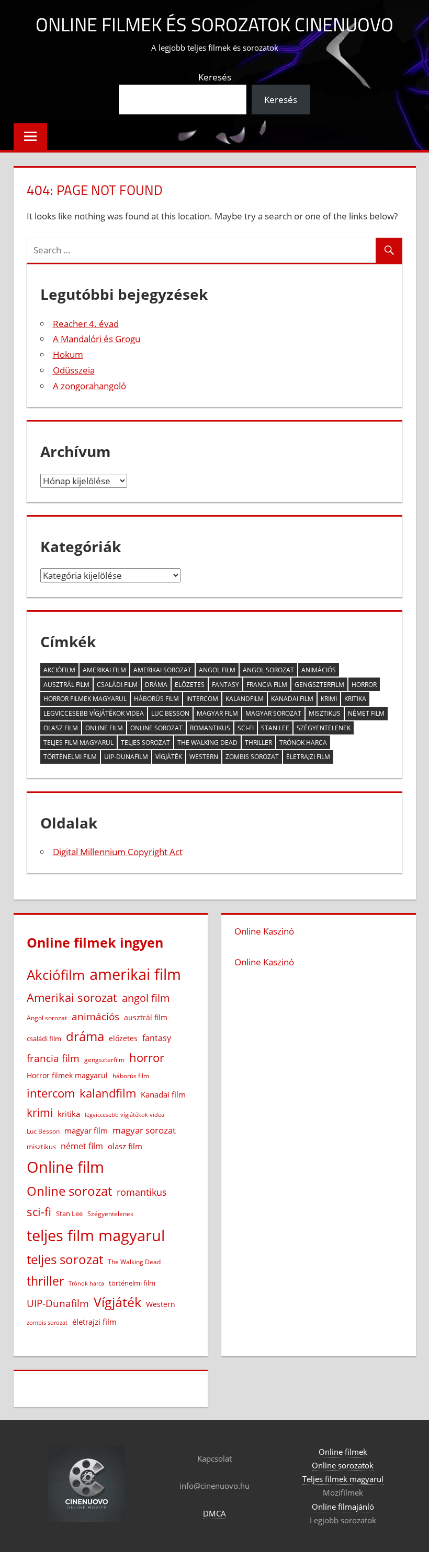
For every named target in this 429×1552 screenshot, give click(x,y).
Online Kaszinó (264, 931)
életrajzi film (308, 756)
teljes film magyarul (78, 742)
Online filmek (343, 1451)
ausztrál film (66, 684)
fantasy (225, 684)
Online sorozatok (343, 1465)
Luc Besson (170, 713)
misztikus (325, 713)
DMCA (214, 1513)
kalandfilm (244, 698)
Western (203, 756)
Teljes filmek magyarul (342, 1479)
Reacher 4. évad (86, 324)
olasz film (60, 728)
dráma (156, 684)
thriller (258, 742)
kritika (355, 698)
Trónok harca (303, 742)
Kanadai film (292, 698)
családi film (117, 684)
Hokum (68, 354)
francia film (266, 684)
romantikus (210, 728)
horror (364, 684)
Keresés (214, 77)
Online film (104, 728)
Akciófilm (59, 670)
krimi (329, 698)
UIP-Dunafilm (126, 756)
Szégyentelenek (324, 728)
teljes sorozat (145, 742)
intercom (202, 698)
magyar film (217, 713)
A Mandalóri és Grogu (96, 339)
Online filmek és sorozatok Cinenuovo (214, 24)
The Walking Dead (207, 742)
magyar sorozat (273, 713)
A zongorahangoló (89, 386)
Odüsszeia (74, 370)
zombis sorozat (252, 756)
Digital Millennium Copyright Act (118, 852)
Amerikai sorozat (162, 670)
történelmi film (70, 756)
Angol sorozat (268, 670)
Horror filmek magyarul (85, 698)
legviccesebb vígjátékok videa (93, 713)
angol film (217, 670)
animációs (318, 670)
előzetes (190, 684)
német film (366, 713)
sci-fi (246, 728)
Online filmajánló (343, 1506)
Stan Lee (275, 728)
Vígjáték (168, 756)
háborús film (156, 698)
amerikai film (104, 670)
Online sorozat (156, 728)
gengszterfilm (319, 684)
